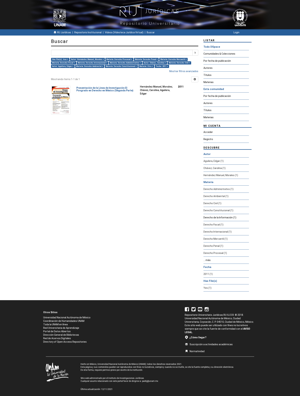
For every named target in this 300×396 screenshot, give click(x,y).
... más (207, 260)
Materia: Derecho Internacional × (92, 63)
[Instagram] (207, 309)
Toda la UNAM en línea (55, 324)
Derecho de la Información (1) (219, 217)
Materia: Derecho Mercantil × (173, 59)
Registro (208, 139)
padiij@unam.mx (150, 381)
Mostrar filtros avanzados (183, 71)
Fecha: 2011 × (162, 66)
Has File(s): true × (60, 59)
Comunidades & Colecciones (219, 53)
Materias (208, 82)
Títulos (207, 75)
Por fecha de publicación (217, 60)
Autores (207, 68)
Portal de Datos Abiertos (57, 331)
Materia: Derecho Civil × (179, 63)
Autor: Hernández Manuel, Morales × (87, 59)
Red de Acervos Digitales (57, 338)
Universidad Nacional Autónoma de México (66, 317)
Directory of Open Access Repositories (65, 341)
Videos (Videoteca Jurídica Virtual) (124, 32)
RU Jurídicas (64, 32)
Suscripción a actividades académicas (211, 344)
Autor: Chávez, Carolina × (155, 63)
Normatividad (197, 351)
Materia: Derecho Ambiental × (89, 66)
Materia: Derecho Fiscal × (63, 63)
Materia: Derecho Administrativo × (125, 63)
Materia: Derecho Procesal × (119, 59)
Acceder (208, 132)
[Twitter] (193, 309)
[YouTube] (200, 309)
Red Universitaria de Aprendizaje (61, 328)
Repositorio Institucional (88, 32)
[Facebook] (187, 309)
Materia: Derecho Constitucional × (121, 66)
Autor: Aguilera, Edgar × (62, 66)
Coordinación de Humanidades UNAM (63, 321)
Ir (195, 52)
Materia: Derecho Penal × (146, 59)
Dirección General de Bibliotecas (61, 334)
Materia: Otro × (146, 66)
